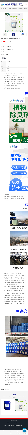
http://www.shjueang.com (5, 389)
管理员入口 (18, 425)
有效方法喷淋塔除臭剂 (21, 413)
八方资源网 (10, 425)
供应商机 (9, 8)
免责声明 (14, 425)
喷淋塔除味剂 (14, 8)
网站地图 (22, 425)
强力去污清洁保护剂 (7, 413)
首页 (6, 8)
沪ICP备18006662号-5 (17, 422)
